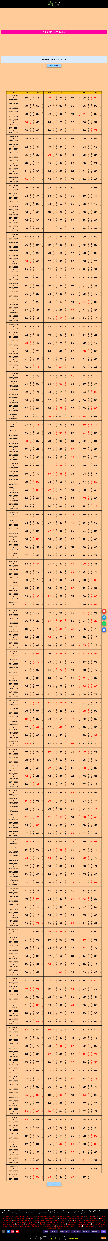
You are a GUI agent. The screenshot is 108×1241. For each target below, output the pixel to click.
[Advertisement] (48, 19)
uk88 (46, 1218)
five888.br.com (53, 1218)
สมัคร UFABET (100, 1220)
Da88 (8, 1224)
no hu (53, 1226)
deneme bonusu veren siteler (46, 1216)
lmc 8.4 (82, 1218)
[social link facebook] (8, 1231)
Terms (46, 1231)
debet (32, 1218)
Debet (13, 1224)
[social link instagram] (12, 1231)
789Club (79, 1226)
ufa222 (29, 1216)
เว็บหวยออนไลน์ (63, 1218)
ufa (75, 1220)
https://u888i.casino (38, 1220)
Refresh (104, 1238)
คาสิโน (80, 1222)
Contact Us (54, 1231)
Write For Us (95, 1231)
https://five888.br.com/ (52, 1220)
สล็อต (34, 1216)
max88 (103, 1226)
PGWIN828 (59, 1226)
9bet (42, 1218)
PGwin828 (27, 1226)
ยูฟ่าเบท (91, 1216)
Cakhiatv (66, 1226)
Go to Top (54, 1184)
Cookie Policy (76, 1231)
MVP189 (94, 1224)
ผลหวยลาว (6, 1216)
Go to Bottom (54, 65)
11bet (68, 1216)
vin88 (27, 1218)
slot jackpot (62, 1224)
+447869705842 (72, 1239)
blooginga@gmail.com (52, 1239)
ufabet (77, 1218)
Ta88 (96, 1222)
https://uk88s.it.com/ (77, 1216)
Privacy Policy (64, 1231)
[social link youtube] (17, 1231)
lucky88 (37, 1218)
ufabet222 (23, 1216)
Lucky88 (102, 1222)
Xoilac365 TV (87, 1224)
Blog (103, 1231)
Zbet (84, 1222)
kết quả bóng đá (26, 1220)
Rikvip (91, 1226)
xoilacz (55, 1224)
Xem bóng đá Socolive (16, 1226)
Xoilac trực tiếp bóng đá (74, 1224)
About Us (86, 1231)
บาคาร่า (59, 1216)
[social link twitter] (3, 1231)
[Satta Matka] (54, 4)
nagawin (96, 1218)
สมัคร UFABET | (15, 1216)
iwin (95, 1226)
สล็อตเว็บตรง (12, 1218)
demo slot (9, 1220)
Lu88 (4, 1224)
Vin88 (18, 1224)
